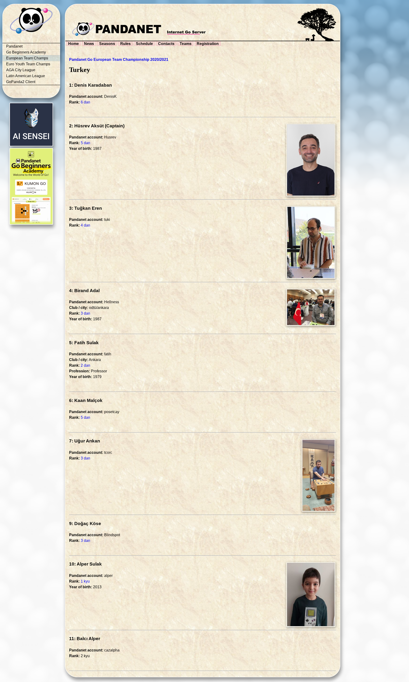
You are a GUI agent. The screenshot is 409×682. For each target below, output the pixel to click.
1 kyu (85, 581)
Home (73, 44)
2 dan (85, 365)
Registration (208, 44)
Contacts (166, 44)
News (89, 44)
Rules (125, 44)
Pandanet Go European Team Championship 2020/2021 (118, 60)
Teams (185, 44)
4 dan (85, 225)
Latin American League (25, 76)
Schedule (144, 44)
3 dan (85, 313)
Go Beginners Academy (26, 52)
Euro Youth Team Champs (28, 64)
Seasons (107, 44)
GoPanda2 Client (20, 82)
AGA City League (20, 70)
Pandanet (14, 46)
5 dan (85, 143)
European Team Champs (27, 58)
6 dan (85, 102)
